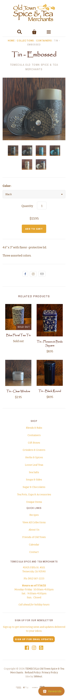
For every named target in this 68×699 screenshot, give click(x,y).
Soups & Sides (34, 479)
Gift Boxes (34, 442)
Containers (44, 40)
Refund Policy (33, 672)
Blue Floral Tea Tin (18, 335)
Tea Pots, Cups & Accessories (34, 494)
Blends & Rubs (34, 427)
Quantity (27, 206)
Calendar (34, 544)
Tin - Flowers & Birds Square (50, 344)
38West (38, 676)
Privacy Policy (50, 672)
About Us (34, 529)
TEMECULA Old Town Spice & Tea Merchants (34, 67)
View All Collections (34, 522)
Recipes (34, 515)
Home (11, 40)
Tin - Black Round (50, 391)
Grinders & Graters (34, 450)
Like (25, 274)
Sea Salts (34, 472)
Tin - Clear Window (18, 391)
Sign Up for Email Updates (34, 639)
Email (42, 274)
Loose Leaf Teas (34, 464)
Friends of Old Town (34, 537)
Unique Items (34, 502)
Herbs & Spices (34, 457)
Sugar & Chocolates (34, 487)
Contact (34, 552)
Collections (25, 40)
